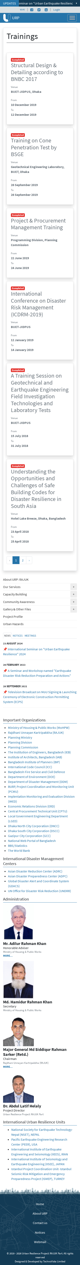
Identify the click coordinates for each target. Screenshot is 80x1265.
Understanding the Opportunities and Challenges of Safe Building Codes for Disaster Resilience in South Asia (36, 489)
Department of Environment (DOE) (31, 777)
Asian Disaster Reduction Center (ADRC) (35, 871)
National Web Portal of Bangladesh (32, 841)
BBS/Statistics (18, 846)
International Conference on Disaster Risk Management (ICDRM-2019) (38, 304)
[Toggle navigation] (72, 18)
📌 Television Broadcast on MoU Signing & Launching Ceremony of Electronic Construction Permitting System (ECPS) (40, 697)
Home (40, 1204)
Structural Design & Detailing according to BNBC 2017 (37, 72)
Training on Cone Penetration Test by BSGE (34, 147)
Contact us (40, 1223)
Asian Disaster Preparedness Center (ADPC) (37, 876)
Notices (40, 1232)
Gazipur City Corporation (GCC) (29, 836)
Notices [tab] (18, 635)
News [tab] (7, 635)
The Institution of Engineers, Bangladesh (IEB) (39, 752)
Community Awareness (40, 602)
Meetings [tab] (30, 635)
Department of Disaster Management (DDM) (38, 782)
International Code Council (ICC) (30, 767)
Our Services (40, 587)
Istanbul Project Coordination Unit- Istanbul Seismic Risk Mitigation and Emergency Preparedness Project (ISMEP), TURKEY (41, 1174)
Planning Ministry (20, 737)
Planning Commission (23, 747)
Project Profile (13, 616)
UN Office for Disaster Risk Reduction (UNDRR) (39, 891)
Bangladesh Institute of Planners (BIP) (34, 762)
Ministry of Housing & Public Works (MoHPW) (39, 728)
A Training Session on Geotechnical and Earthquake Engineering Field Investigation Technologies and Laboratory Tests (40, 393)
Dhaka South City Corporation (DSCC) (33, 831)
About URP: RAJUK (16, 579)
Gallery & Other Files (40, 609)
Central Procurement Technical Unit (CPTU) (37, 811)
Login (56, 9)
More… (8, 955)
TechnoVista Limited (54, 1261)
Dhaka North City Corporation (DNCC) (33, 826)
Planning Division (20, 742)
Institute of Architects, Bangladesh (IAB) (35, 757)
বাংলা (22, 9)
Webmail (40, 1242)
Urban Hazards (13, 624)
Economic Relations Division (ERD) (31, 806)
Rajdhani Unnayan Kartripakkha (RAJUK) (36, 732)
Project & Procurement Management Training (38, 224)
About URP (40, 1213)
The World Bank (19, 850)
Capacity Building (40, 594)
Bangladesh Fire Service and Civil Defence (36, 772)
